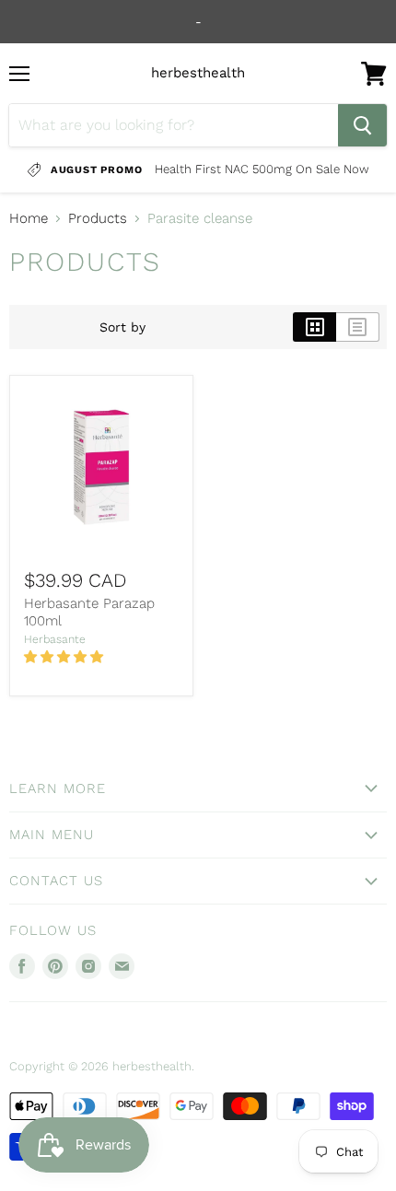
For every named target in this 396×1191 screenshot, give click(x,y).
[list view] (357, 327)
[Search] (362, 125)
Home (28, 219)
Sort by (122, 327)
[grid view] (314, 327)
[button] (65, 656)
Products (97, 219)
